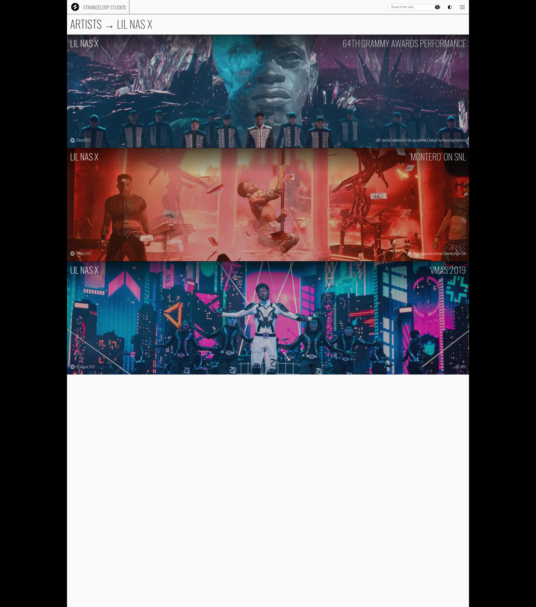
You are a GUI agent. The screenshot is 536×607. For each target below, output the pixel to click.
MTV (463, 366)
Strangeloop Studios (104, 7)
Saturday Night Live (455, 253)
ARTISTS (86, 24)
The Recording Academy (451, 140)
